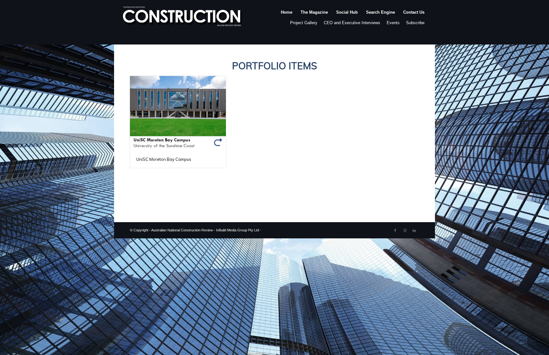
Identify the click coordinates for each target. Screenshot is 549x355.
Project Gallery (303, 22)
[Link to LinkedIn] (414, 230)
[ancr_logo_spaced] (182, 19)
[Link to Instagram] (405, 230)
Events (393, 22)
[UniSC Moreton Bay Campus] (178, 113)
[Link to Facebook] (395, 230)
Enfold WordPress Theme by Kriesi (289, 230)
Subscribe (415, 22)
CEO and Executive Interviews (352, 22)
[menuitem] (286, 19)
